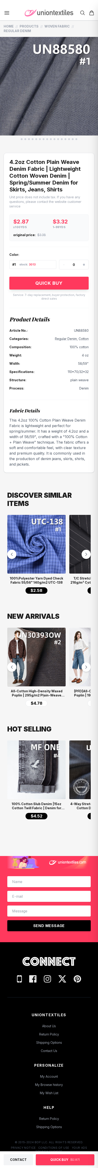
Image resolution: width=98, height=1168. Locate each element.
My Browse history (49, 1085)
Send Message (49, 925)
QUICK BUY (49, 283)
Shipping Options (49, 1042)
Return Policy (49, 1034)
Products (29, 26)
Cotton (84, 339)
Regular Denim (17, 31)
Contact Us (49, 1051)
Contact (18, 1160)
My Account (49, 1076)
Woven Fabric (57, 26)
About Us (49, 1026)
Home (9, 26)
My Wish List (49, 1093)
